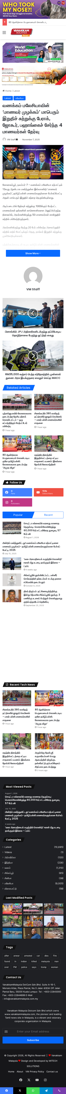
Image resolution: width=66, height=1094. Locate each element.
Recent (48, 514)
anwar (16, 955)
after (6, 955)
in (15, 961)
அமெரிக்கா (10, 857)
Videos (8, 852)
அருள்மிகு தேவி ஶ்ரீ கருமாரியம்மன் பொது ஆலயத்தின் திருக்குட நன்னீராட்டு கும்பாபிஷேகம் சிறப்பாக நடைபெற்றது (47, 759)
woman (54, 967)
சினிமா (8, 878)
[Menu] (4, 33)
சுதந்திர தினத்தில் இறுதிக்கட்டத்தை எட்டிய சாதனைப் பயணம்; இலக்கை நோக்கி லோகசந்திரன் (48, 459)
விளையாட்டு (11, 888)
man (56, 961)
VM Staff (11, 139)
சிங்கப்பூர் (9, 873)
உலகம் (7, 867)
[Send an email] (17, 139)
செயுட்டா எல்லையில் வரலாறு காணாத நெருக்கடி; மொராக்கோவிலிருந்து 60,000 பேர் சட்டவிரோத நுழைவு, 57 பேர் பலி (42, 529)
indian (24, 961)
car (38, 955)
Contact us (52, 1071)
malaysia (45, 961)
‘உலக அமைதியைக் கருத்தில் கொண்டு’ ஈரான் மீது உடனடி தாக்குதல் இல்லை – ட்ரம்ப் (43, 562)
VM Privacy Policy (35, 1071)
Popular (18, 514)
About (20, 1071)
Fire (55, 955)
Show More (32, 253)
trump (43, 967)
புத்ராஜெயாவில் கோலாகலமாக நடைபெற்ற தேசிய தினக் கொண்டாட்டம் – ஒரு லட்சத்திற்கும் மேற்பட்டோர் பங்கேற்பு (17, 420)
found (7, 961)
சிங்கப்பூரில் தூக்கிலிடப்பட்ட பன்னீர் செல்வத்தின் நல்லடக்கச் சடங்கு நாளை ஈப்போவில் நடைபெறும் (42, 579)
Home (8, 90)
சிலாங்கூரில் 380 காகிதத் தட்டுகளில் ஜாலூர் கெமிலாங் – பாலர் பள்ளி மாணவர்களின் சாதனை (48, 418)
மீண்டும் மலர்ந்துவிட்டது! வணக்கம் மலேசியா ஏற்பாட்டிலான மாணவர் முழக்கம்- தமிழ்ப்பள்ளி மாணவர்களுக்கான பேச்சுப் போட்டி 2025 (31, 546)
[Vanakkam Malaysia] (22, 32)
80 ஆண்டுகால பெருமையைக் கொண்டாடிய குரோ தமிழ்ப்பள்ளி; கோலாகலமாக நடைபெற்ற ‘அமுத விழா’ (16, 461)
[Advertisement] (33, 644)
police (24, 967)
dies (46, 955)
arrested (28, 955)
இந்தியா (9, 862)
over (6, 967)
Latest (16, 90)
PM (15, 967)
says (34, 967)
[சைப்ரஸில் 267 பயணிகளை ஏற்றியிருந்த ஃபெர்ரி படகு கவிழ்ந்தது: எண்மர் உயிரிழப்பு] (12, 933)
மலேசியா (19, 98)
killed (34, 961)
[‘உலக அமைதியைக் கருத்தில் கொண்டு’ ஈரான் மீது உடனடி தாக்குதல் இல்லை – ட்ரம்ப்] (12, 563)
